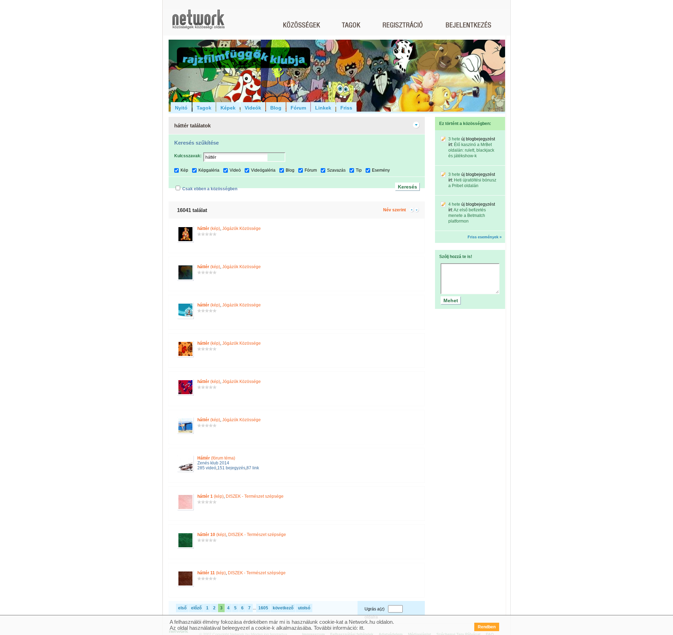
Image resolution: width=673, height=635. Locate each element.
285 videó (206, 467)
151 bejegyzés (231, 467)
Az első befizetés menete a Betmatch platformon (467, 215)
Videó (235, 170)
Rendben (487, 626)
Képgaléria (208, 170)
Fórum (298, 108)
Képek (228, 108)
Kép (184, 170)
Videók (253, 108)
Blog (275, 108)
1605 (263, 608)
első (182, 608)
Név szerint (394, 209)
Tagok (204, 108)
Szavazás (336, 170)
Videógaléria (263, 170)
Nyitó (181, 108)
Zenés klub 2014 (213, 463)
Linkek (323, 108)
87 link (252, 467)
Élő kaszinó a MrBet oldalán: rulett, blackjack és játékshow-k (471, 150)
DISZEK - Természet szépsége (255, 496)
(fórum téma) (216, 458)
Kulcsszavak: (188, 155)
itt (361, 628)
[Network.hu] (198, 22)
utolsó (304, 608)
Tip (359, 170)
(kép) (208, 228)
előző (196, 608)
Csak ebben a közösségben (209, 188)
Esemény (381, 170)
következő (283, 608)
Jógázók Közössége (241, 228)
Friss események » (485, 237)
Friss (346, 108)
